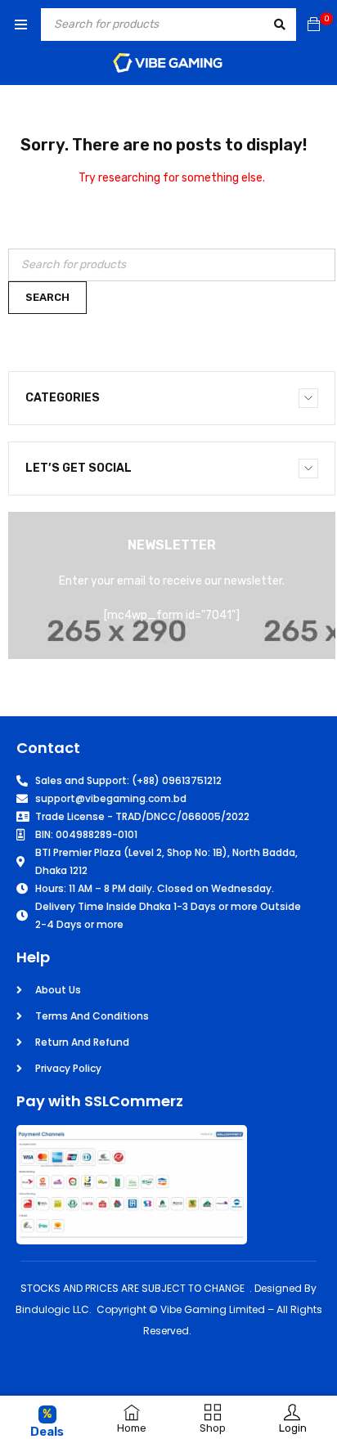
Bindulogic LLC (52, 1309)
